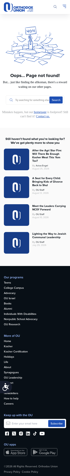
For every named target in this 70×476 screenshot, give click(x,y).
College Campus (14, 288)
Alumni (8, 309)
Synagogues (11, 372)
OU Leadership (13, 377)
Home (7, 341)
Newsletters (11, 393)
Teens (7, 283)
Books (7, 303)
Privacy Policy (12, 472)
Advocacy (10, 293)
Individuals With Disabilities (20, 314)
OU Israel (9, 298)
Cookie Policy (30, 472)
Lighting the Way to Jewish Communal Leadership (49, 235)
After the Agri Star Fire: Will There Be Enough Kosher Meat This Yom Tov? (47, 156)
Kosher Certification (16, 351)
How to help (11, 398)
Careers (9, 404)
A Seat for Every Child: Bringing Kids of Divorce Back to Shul (47, 181)
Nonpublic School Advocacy (21, 319)
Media (7, 388)
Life (6, 362)
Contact (8, 383)
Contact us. (43, 116)
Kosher (8, 346)
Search (56, 100)
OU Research (12, 324)
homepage (40, 112)
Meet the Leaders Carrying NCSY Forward (49, 207)
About (7, 367)
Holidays (9, 357)
